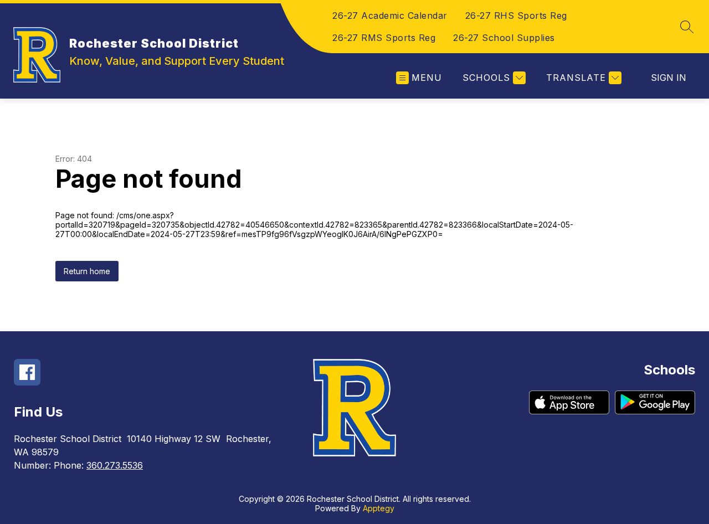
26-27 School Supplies (504, 37)
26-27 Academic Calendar (390, 15)
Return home (87, 271)
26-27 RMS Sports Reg (383, 37)
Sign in (668, 77)
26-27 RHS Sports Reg (516, 15)
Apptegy (378, 508)
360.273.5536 (114, 465)
